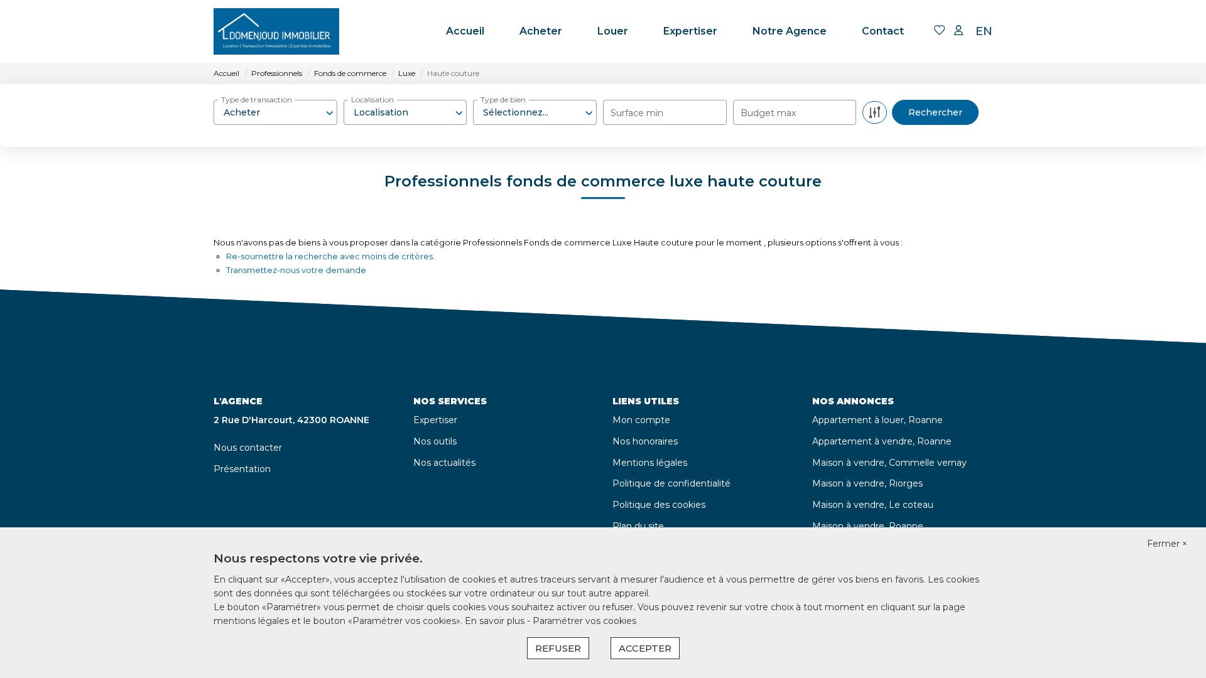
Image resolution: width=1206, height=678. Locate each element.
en (983, 31)
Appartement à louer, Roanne (877, 420)
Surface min (637, 113)
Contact (883, 31)
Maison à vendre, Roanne (867, 526)
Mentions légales (649, 462)
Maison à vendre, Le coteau (872, 504)
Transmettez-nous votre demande (296, 270)
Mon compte (641, 420)
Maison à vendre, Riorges (867, 483)
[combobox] (275, 112)
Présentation (242, 469)
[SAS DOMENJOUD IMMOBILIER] (276, 31)
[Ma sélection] (939, 31)
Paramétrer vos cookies (584, 621)
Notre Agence (789, 31)
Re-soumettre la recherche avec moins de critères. (330, 256)
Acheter (540, 31)
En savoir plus (496, 621)
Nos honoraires (645, 441)
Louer (612, 31)
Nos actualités (444, 462)
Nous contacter (248, 447)
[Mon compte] (958, 31)
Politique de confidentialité (671, 483)
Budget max (768, 113)
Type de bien (503, 99)
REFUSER (558, 648)
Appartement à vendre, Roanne (882, 441)
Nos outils (435, 441)
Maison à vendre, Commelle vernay (889, 462)
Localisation (372, 99)
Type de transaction (256, 99)
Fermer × (1167, 543)
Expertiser (690, 31)
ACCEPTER (645, 648)
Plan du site (638, 526)
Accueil (465, 31)
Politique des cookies (658, 504)
